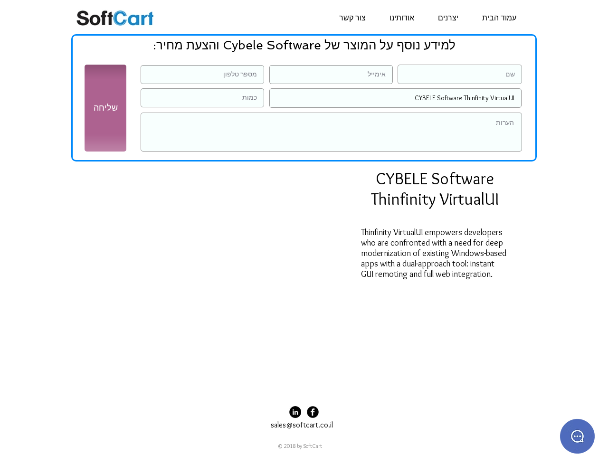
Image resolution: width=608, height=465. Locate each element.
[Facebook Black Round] (313, 412)
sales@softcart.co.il (302, 424)
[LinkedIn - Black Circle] (295, 412)
